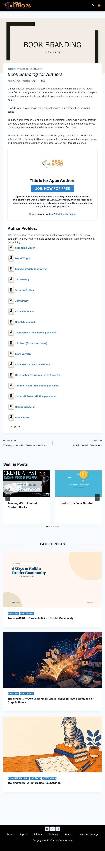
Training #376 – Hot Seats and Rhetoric (25, 443)
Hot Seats (13, 613)
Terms (10, 834)
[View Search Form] (92, 5)
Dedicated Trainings (18, 69)
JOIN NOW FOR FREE (52, 188)
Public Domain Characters (87, 443)
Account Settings (88, 834)
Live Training (36, 69)
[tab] (47, 526)
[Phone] (58, 829)
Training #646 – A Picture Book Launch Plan (34, 782)
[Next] (97, 497)
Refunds (69, 834)
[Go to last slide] (7, 497)
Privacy (38, 834)
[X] (52, 829)
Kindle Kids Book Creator (76, 503)
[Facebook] (47, 829)
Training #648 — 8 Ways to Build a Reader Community (40, 618)
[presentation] (26, 483)
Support (23, 834)
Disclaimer (53, 834)
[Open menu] (99, 5)
